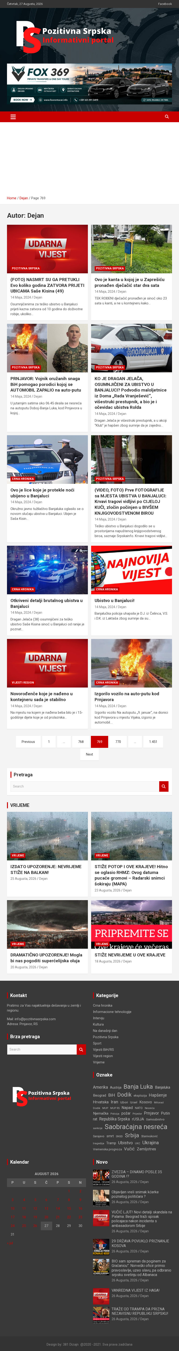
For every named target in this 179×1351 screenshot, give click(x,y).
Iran (114, 1102)
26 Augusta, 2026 (125, 1182)
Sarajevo (98, 1136)
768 (81, 742)
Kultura (98, 1024)
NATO (139, 1108)
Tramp (111, 1143)
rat (95, 1119)
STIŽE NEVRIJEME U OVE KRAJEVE (130, 955)
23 (80, 1217)
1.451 (153, 742)
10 (12, 1208)
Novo (102, 1162)
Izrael (133, 1102)
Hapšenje (158, 1095)
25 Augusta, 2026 (23, 878)
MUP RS (115, 1108)
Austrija (115, 1087)
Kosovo (145, 1102)
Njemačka (100, 1113)
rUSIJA (138, 1119)
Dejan (38, 297)
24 (12, 1226)
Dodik (124, 1094)
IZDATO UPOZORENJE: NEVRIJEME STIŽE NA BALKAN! (46, 869)
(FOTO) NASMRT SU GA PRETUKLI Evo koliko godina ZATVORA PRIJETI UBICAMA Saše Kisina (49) (47, 285)
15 (69, 1208)
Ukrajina (150, 1142)
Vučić (129, 1148)
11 (24, 1208)
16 (80, 1208)
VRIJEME (19, 805)
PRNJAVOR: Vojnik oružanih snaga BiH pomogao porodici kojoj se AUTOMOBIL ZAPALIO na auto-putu (45, 384)
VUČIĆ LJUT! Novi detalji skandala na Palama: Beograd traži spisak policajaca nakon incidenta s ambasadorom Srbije (142, 1219)
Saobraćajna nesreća (136, 1127)
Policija (114, 1113)
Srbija (132, 1135)
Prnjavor (151, 1113)
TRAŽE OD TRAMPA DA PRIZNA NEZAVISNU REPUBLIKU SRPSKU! (140, 1311)
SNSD (119, 1136)
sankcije (98, 1128)
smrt (110, 1136)
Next (89, 754)
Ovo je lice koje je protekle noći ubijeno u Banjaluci (42, 493)
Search (164, 786)
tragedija (98, 1143)
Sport (97, 1043)
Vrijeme (18, 855)
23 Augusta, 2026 (107, 890)
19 (35, 1217)
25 (24, 1226)
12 (35, 1208)
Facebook (165, 4)
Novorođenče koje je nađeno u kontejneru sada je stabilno (41, 696)
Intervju (98, 1018)
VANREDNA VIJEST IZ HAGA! (136, 1290)
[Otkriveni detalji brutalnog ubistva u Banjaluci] (47, 569)
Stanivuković (149, 1136)
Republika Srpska (114, 1119)
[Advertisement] (89, 160)
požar (126, 1113)
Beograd (99, 1095)
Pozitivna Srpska (26, 268)
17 (12, 1217)
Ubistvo (125, 1142)
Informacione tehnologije (112, 1012)
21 (58, 1217)
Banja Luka (138, 1086)
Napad (127, 1107)
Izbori (124, 1102)
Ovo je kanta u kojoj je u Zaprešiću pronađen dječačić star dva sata (130, 282)
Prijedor (137, 1113)
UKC (137, 1143)
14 (58, 1208)
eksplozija (140, 1095)
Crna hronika (23, 479)
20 (46, 1217)
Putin (165, 1113)
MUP (105, 1108)
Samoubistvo (155, 1119)
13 (46, 1208)
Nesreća (150, 1108)
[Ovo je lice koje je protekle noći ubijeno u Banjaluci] (47, 459)
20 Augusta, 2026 (23, 967)
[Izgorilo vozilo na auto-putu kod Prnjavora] (131, 663)
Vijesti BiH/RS (103, 1050)
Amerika (100, 1087)
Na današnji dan (105, 1031)
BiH (111, 1095)
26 (35, 1226)
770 (118, 742)
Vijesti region (23, 682)
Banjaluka (162, 1087)
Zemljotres (146, 1149)
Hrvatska (101, 1102)
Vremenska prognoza (107, 1149)
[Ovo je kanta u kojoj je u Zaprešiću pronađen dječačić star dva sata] (131, 249)
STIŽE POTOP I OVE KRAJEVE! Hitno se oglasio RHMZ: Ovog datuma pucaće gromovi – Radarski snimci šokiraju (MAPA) (131, 875)
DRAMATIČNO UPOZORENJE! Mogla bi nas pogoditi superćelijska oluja (46, 957)
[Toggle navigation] (13, 116)
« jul (10, 1243)
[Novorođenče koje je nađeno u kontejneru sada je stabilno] (47, 663)
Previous (28, 742)
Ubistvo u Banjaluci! (114, 600)
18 (24, 1217)
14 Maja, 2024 (20, 297)
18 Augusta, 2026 (107, 961)
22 (69, 1217)
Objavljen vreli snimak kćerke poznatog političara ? (135, 1194)
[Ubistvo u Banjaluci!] (131, 569)
